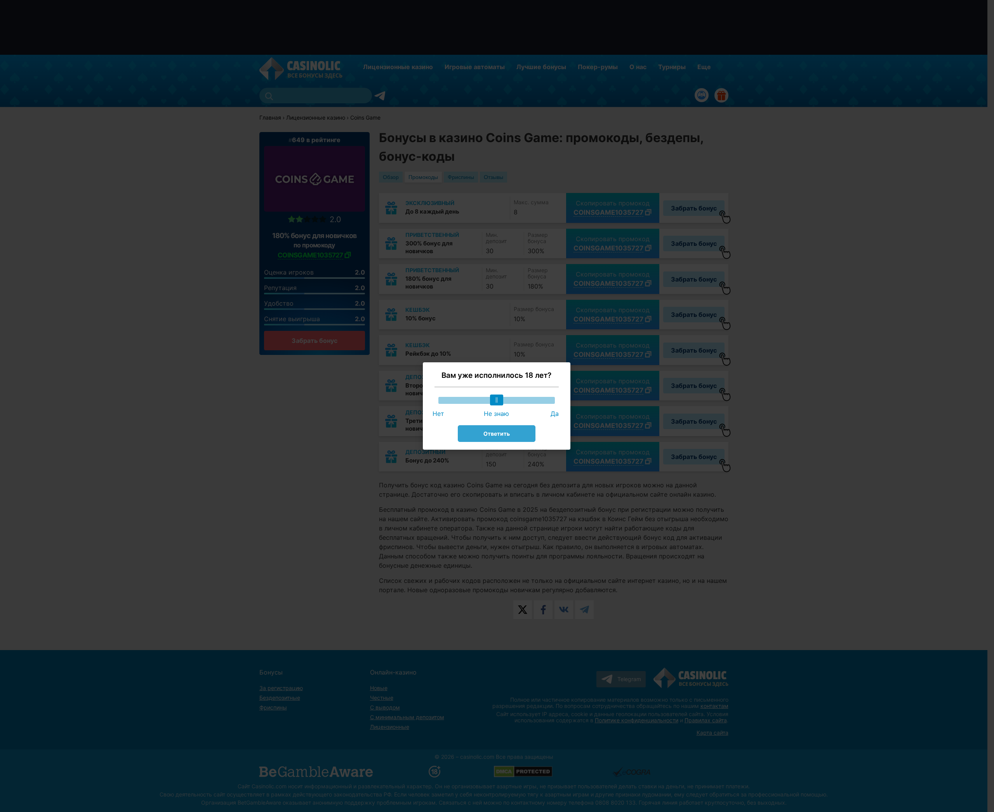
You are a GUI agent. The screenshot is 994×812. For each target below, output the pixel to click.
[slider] (496, 400)
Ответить (496, 433)
